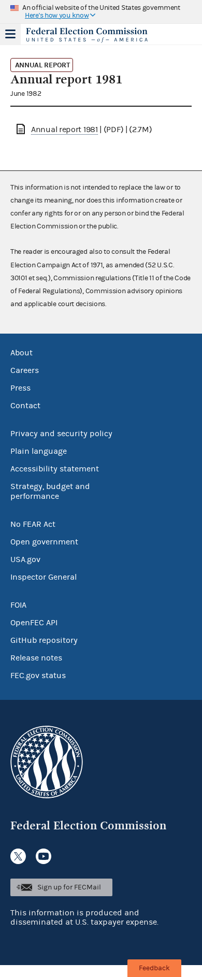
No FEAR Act (32, 524)
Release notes (36, 658)
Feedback (154, 968)
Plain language (38, 451)
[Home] (88, 35)
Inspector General (43, 577)
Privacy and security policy (61, 433)
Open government (44, 542)
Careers (24, 370)
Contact (25, 405)
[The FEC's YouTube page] (43, 856)
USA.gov (25, 559)
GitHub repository (44, 640)
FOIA (18, 605)
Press (20, 388)
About (21, 352)
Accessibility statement (54, 468)
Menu (10, 34)
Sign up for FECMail (69, 887)
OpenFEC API (33, 622)
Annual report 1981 (64, 129)
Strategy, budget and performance (50, 491)
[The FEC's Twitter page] (18, 856)
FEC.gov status (38, 675)
